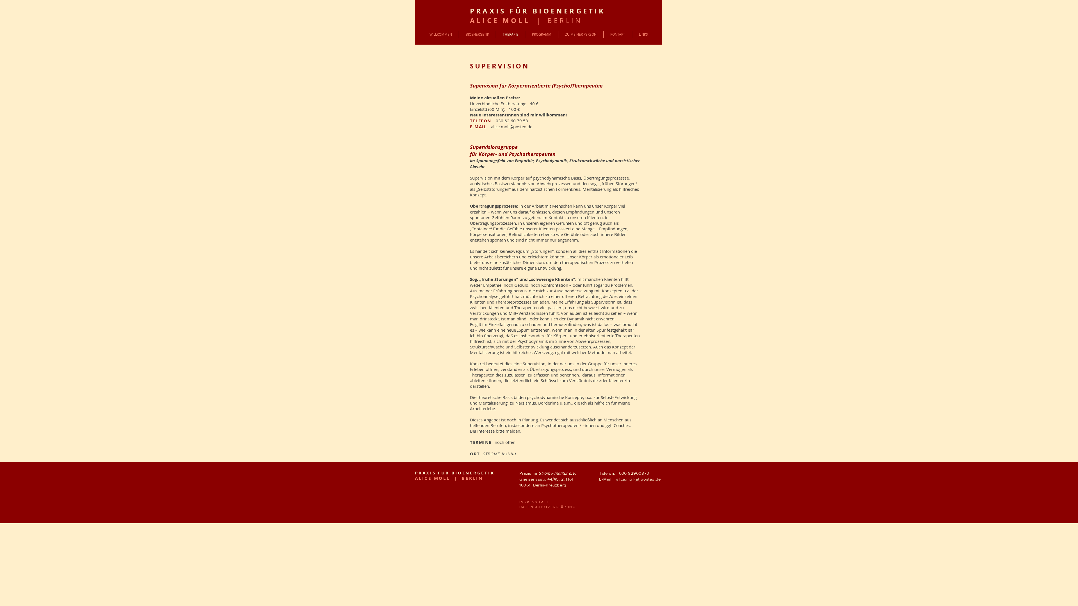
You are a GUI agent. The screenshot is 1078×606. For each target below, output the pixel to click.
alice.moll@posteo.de (511, 126)
